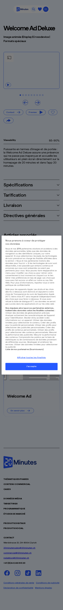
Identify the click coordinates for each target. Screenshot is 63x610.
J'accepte (31, 366)
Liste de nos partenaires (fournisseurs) (24, 349)
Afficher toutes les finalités (31, 357)
